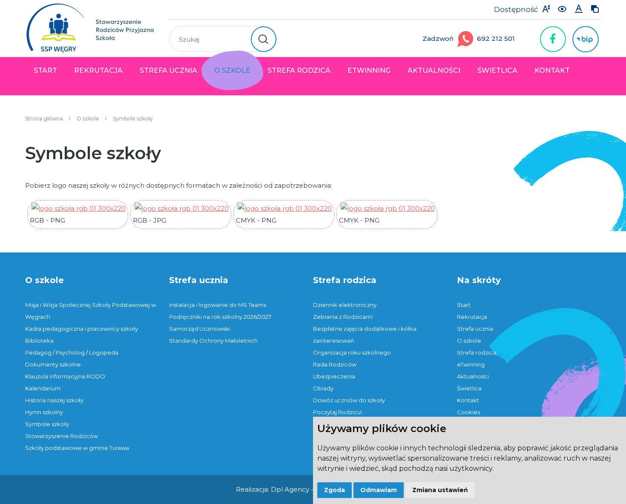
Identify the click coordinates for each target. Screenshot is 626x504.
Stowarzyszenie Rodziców (61, 435)
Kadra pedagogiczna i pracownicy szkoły (81, 328)
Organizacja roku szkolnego (352, 352)
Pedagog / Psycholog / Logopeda (71, 352)
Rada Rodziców (334, 364)
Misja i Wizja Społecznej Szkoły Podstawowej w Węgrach (90, 310)
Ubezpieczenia (334, 376)
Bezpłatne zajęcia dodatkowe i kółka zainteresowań (364, 334)
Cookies (468, 412)
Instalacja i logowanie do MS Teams (217, 304)
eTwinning (369, 70)
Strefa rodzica (298, 70)
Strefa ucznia (168, 70)
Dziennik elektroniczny (344, 304)
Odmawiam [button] (378, 490)
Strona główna (44, 118)
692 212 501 (496, 38)
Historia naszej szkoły (54, 400)
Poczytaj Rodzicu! (337, 412)
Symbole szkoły (133, 118)
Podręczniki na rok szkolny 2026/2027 (220, 316)
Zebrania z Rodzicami (343, 316)
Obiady (323, 388)
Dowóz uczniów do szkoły (349, 400)
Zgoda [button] (334, 490)
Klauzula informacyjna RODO (65, 376)
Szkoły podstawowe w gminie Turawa (77, 447)
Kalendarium (42, 388)
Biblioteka (39, 340)
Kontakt (552, 70)
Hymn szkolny (44, 412)
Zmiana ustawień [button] (440, 490)
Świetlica (497, 70)
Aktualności (434, 70)
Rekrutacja (98, 70)
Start (45, 70)
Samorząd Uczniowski (199, 328)
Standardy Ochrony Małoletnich (213, 340)
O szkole (232, 70)
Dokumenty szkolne (53, 364)
